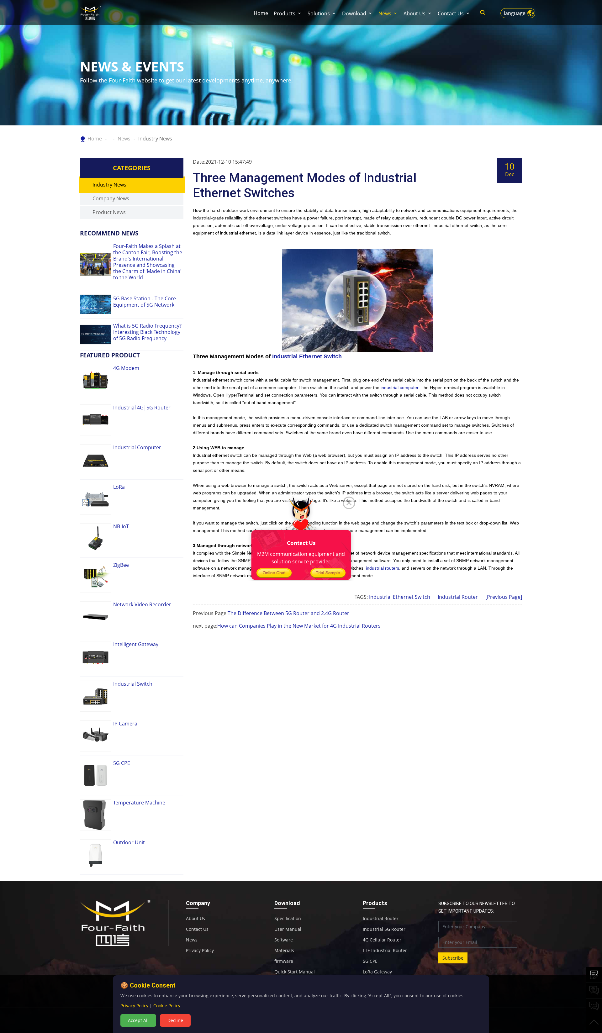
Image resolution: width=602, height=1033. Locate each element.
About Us (414, 13)
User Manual (287, 929)
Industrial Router (458, 596)
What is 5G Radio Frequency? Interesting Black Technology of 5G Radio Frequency (147, 332)
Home (261, 13)
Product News (109, 212)
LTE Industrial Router (385, 950)
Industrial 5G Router (384, 929)
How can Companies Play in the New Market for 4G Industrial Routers (299, 625)
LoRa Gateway (377, 972)
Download (354, 13)
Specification (287, 918)
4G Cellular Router (382, 940)
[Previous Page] (503, 596)
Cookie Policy (166, 1006)
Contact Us (451, 13)
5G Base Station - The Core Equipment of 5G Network (144, 301)
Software (283, 940)
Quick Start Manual (294, 972)
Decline (175, 1020)
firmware (283, 961)
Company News (110, 198)
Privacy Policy (200, 950)
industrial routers (382, 568)
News (384, 13)
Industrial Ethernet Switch (307, 356)
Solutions (319, 13)
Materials (284, 950)
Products (284, 13)
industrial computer (399, 387)
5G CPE (370, 961)
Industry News (155, 138)
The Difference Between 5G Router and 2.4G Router (288, 613)
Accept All (138, 1020)
